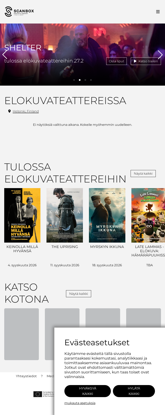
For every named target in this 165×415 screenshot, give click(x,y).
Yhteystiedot (26, 376)
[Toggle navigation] (158, 11)
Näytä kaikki (143, 173)
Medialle (53, 376)
